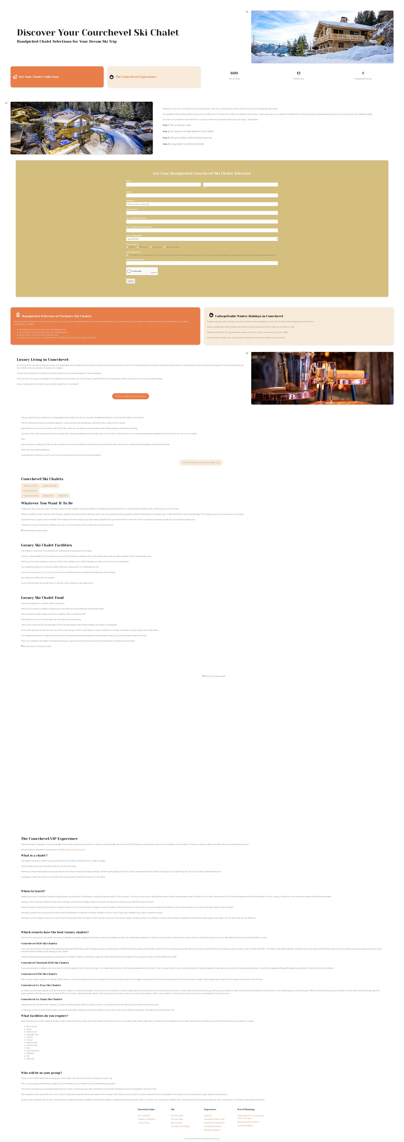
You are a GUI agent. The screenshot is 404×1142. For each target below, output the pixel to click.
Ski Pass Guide (177, 1119)
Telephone (130, 200)
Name (129, 181)
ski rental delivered (49, 572)
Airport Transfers (172, 247)
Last (204, 188)
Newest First (48, 496)
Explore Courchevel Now (75, 849)
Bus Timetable (144, 1115)
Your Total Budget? (134, 235)
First (127, 188)
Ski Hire (132, 247)
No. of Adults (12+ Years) (136, 218)
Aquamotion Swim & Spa (214, 1119)
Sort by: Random (30, 491)
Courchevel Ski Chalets (180, 1126)
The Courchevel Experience (135, 77)
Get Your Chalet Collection (39, 77)
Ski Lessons (156, 247)
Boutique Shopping (212, 1130)
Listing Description (30, 496)
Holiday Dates (132, 209)
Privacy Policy (143, 1123)
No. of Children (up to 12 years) (138, 227)
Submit (130, 281)
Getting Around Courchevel (248, 1122)
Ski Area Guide (177, 1115)
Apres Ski (208, 1115)
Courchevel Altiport (245, 1125)
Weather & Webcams (146, 1119)
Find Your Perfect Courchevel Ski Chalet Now (201, 462)
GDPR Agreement (134, 252)
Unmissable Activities (212, 1126)
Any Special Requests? (135, 259)
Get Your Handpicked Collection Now (130, 396)
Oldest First (63, 496)
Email (128, 192)
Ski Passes (144, 247)
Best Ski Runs (176, 1123)
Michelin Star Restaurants (214, 1123)
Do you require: (132, 244)
